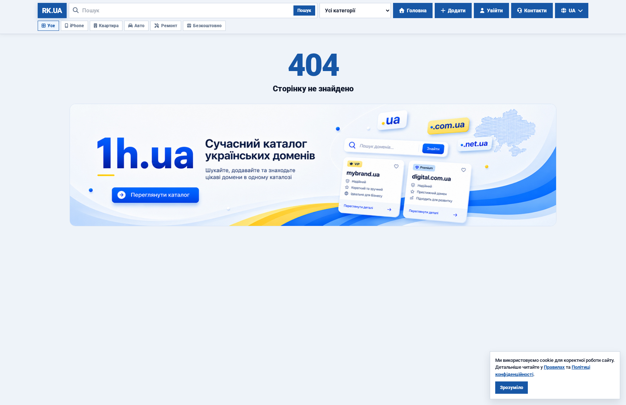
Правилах (554, 367)
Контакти (535, 10)
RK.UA (52, 10)
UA (572, 10)
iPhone (77, 25)
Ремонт (169, 25)
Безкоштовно (207, 25)
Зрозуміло (511, 387)
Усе (51, 25)
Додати (457, 10)
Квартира (108, 25)
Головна (416, 10)
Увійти (495, 10)
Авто (139, 25)
